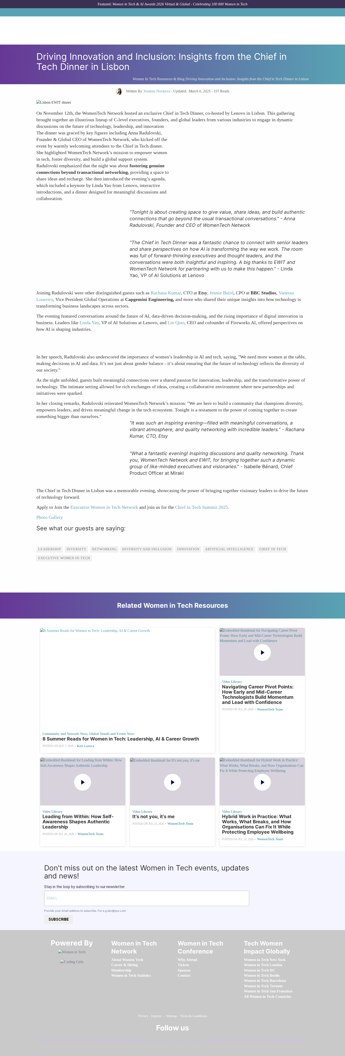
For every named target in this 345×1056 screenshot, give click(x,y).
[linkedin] (157, 1038)
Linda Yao (89, 322)
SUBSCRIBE (58, 919)
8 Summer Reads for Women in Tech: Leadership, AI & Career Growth (120, 739)
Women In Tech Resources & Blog (158, 79)
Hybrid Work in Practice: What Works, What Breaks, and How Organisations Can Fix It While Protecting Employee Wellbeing (258, 824)
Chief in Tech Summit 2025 (201, 507)
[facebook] (142, 1038)
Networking (104, 549)
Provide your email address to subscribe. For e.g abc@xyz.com (85, 910)
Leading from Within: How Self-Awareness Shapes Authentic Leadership (78, 822)
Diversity (76, 549)
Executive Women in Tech (64, 558)
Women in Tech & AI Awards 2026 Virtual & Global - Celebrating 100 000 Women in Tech (179, 4)
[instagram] (171, 1038)
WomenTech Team (270, 709)
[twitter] (186, 1038)
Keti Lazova (85, 746)
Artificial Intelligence (229, 549)
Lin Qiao (176, 322)
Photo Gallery (50, 517)
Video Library (232, 682)
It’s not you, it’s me (153, 816)
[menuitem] (127, 960)
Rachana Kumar (166, 292)
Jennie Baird (222, 292)
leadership (49, 549)
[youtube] (201, 1038)
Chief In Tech (272, 549)
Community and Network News (64, 734)
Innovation (188, 549)
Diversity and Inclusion (147, 549)
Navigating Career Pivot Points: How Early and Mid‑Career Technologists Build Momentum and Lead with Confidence (258, 694)
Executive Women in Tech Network (104, 507)
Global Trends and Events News (111, 734)
